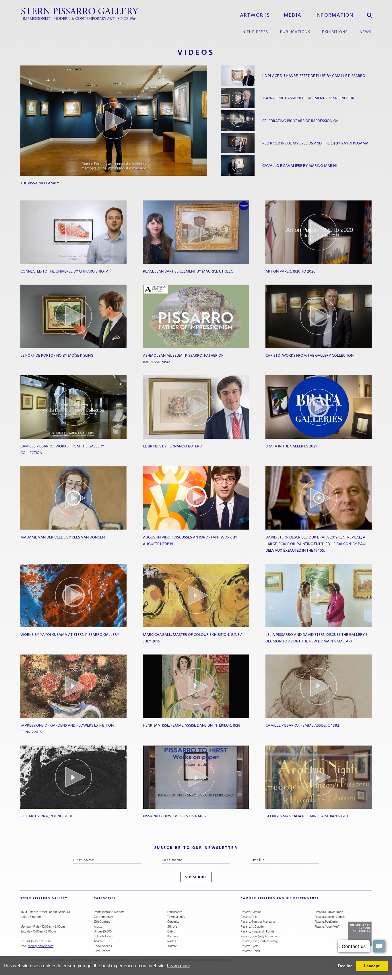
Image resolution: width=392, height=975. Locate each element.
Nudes (171, 941)
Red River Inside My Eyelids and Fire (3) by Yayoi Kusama (315, 143)
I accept (372, 966)
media (292, 15)
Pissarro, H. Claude (252, 926)
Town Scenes (176, 916)
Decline (345, 966)
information (334, 15)
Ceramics (173, 921)
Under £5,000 (103, 931)
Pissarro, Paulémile (326, 921)
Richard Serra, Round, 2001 (46, 816)
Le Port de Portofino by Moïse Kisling (56, 355)
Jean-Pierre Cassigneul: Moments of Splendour (308, 98)
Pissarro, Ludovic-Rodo (329, 912)
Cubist (171, 931)
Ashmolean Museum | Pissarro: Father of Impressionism (183, 358)
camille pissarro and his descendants (280, 898)
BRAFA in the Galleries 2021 (291, 446)
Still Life (172, 926)
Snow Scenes (103, 946)
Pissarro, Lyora (249, 946)
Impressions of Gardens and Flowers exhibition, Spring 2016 (67, 728)
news (366, 31)
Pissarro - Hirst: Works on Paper (175, 816)
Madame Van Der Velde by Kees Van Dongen (62, 537)
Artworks (255, 15)
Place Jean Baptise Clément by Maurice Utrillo (188, 271)
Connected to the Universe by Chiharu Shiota (64, 271)
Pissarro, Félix (249, 916)
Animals (172, 946)
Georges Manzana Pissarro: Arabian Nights (307, 816)
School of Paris (103, 936)
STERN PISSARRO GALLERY (43, 898)
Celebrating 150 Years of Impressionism (300, 120)
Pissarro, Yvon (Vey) (327, 926)
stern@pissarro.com (40, 946)
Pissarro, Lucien (250, 951)
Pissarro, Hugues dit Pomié (257, 931)
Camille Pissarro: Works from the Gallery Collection (62, 449)
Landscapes (174, 912)
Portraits (172, 936)
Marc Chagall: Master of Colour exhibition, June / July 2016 (192, 637)
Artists (98, 926)
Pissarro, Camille (251, 912)
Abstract (99, 941)
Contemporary (103, 916)
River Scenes (102, 951)
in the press (254, 31)
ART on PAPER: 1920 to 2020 (290, 271)
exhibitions (335, 31)
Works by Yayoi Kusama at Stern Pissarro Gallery (69, 634)
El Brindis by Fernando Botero (172, 446)
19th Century (102, 921)
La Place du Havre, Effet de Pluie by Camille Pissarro (313, 75)
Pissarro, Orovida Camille (330, 916)
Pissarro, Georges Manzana (258, 921)
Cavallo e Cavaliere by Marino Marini (299, 165)
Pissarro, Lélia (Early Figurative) (259, 936)
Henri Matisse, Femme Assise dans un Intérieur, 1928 (191, 725)
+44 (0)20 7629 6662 (38, 941)
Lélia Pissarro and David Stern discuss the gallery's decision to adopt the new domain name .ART (316, 637)
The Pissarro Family (39, 183)
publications (295, 31)
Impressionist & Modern (109, 912)
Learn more (178, 965)
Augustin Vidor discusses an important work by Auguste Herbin (190, 540)
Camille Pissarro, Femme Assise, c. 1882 (302, 725)
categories (105, 898)
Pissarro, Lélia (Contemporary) (259, 941)
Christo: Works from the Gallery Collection (309, 355)
